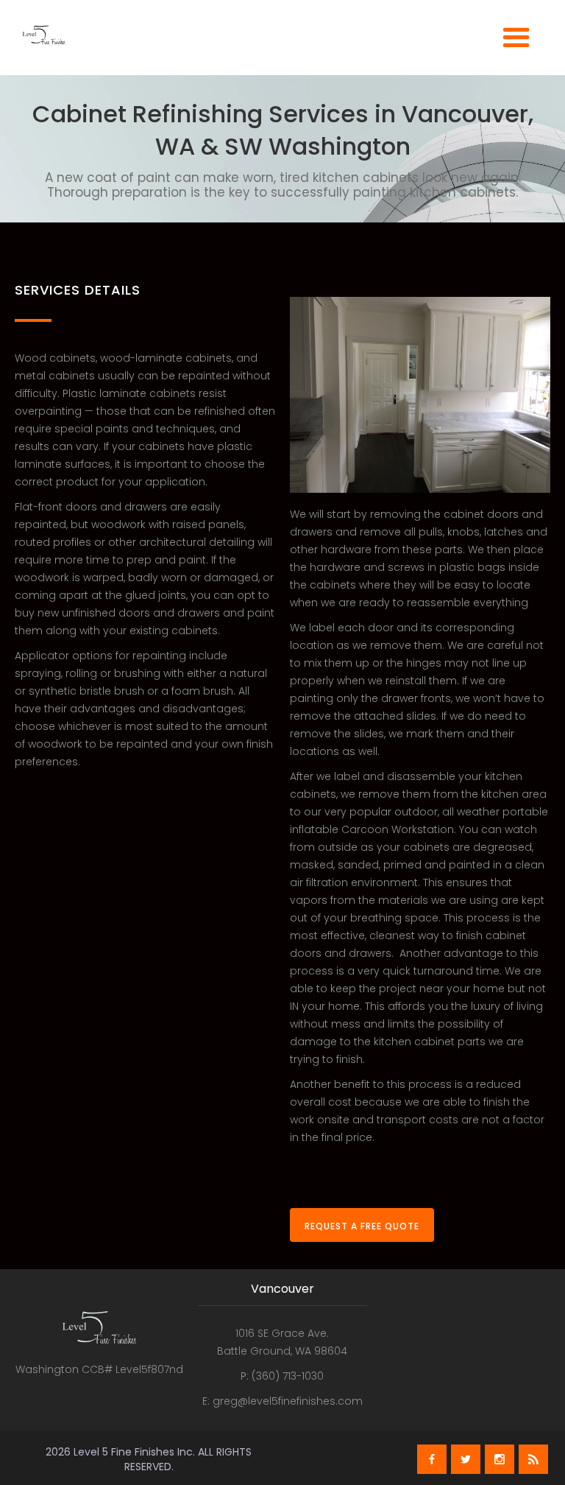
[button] (516, 35)
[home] (44, 43)
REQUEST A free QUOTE (362, 1226)
